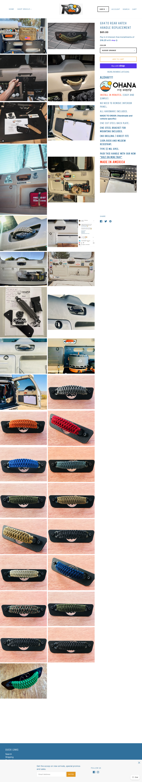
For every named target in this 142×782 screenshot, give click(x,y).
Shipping (9, 757)
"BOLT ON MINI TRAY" (111, 157)
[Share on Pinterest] (110, 221)
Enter (71, 774)
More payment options (118, 72)
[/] (71, 9)
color (103, 45)
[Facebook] (94, 772)
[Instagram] (97, 772)
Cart (134, 9)
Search (126, 9)
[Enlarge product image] (23, 36)
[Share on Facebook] (101, 221)
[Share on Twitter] (106, 221)
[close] (139, 762)
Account (115, 9)
